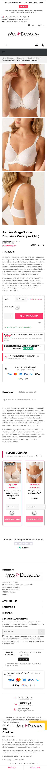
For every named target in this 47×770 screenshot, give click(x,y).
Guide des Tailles (35, 299)
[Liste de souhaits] (39, 323)
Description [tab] (7, 392)
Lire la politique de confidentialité (13, 760)
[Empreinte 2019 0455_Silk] (17, 307)
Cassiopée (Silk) (9, 246)
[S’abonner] (41, 632)
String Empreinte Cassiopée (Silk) (34, 492)
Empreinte (12, 485)
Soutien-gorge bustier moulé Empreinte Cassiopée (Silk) (12, 493)
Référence (7, 241)
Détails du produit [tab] (27, 392)
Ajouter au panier (30, 316)
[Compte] (36, 44)
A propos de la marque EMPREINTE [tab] (19, 400)
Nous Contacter (21, 21)
